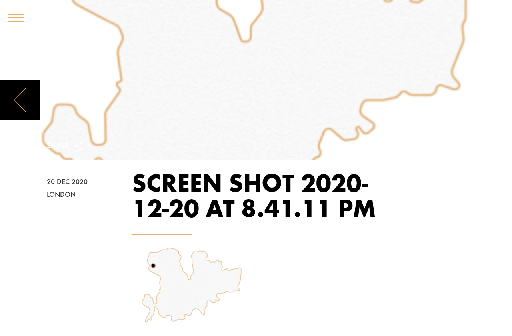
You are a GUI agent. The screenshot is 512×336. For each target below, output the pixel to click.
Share (58, 146)
